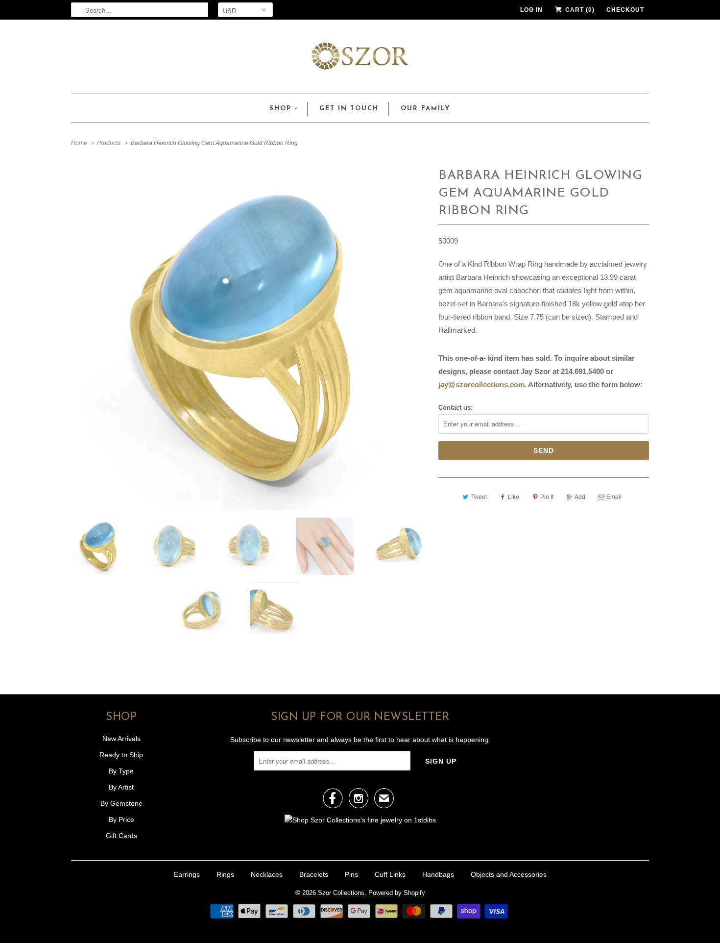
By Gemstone (121, 803)
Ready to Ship (121, 755)
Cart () (579, 9)
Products (108, 143)
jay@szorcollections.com (481, 384)
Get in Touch (349, 108)
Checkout (625, 9)
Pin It (546, 497)
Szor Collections (341, 892)
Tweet (479, 497)
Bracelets (313, 874)
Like (513, 497)
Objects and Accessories (509, 874)
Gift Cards (121, 836)
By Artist (121, 787)
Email (614, 497)
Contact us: (455, 407)
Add (580, 497)
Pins (351, 874)
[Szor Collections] (360, 59)
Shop (280, 108)
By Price (121, 819)
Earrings (187, 874)
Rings (225, 874)
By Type (121, 771)
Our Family (426, 108)
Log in (531, 9)
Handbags (438, 874)
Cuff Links (390, 874)
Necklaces (267, 874)
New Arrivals (121, 739)
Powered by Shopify (396, 892)
